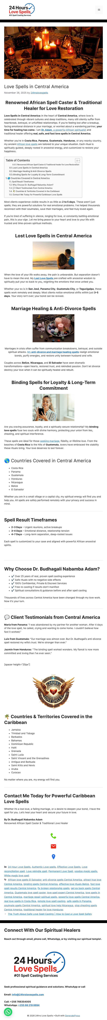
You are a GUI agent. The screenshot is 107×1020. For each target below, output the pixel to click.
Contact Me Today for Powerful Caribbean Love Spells (37, 194)
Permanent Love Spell (60, 871)
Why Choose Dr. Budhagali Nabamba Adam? (33, 185)
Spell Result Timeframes (23, 181)
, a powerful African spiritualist (63, 130)
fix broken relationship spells (54, 888)
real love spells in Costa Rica (20, 901)
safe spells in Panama (79, 901)
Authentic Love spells (44, 867)
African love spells (27, 144)
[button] (8, 1012)
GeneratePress (72, 1015)
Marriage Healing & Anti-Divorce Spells (32, 171)
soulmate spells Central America (22, 905)
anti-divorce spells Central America (62, 879)
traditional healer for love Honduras (43, 909)
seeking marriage (49, 441)
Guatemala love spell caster (30, 892)
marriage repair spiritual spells (40, 897)
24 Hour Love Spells (19, 867)
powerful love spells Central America (79, 897)
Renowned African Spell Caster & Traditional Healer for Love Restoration (48, 164)
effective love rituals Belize (74, 884)
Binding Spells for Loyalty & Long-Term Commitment (39, 174)
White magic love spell (16, 875)
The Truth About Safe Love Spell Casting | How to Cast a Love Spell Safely (50, 914)
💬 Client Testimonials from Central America (32, 188)
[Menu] (99, 10)
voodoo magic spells (85, 871)
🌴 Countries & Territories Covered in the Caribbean (36, 191)
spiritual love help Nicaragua (57, 905)
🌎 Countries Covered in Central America (29, 178)
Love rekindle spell (36, 871)
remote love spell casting (51, 901)
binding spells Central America (41, 884)
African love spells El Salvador (24, 879)
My (53, 352)
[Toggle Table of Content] (76, 160)
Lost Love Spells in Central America (30, 168)
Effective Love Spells (69, 867)
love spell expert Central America (65, 892)
